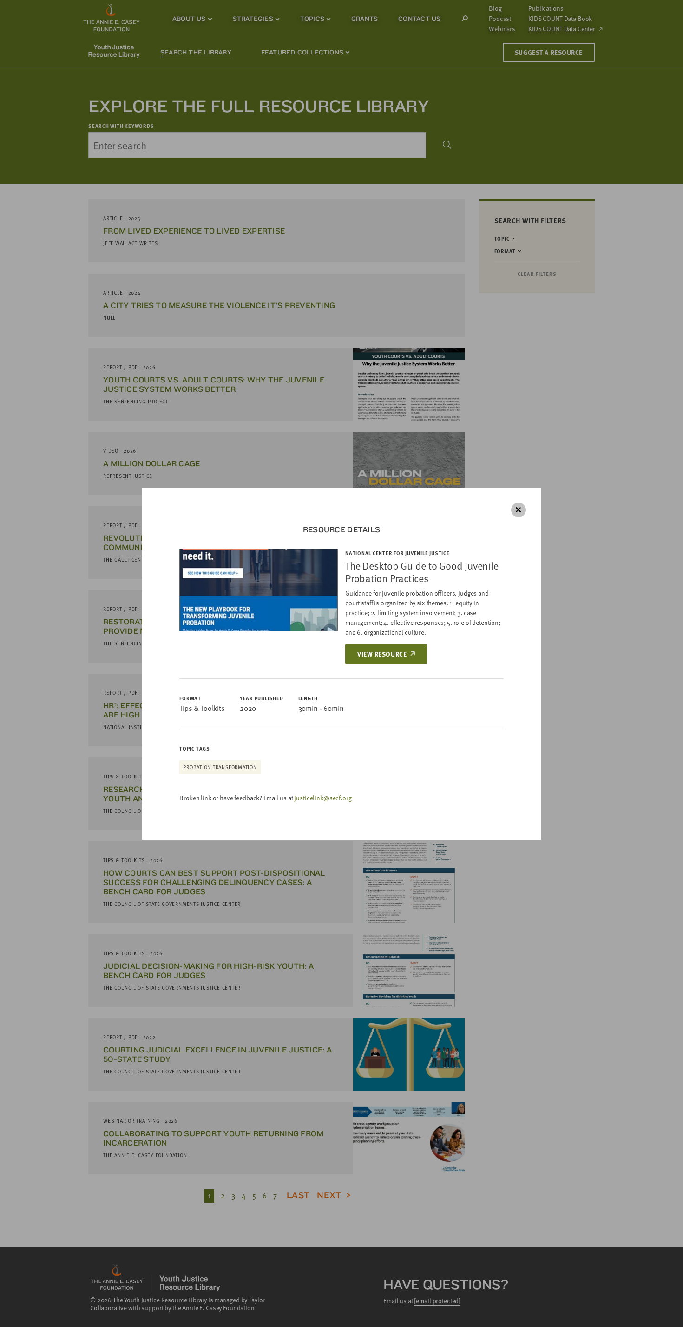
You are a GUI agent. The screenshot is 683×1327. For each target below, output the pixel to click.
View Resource (382, 654)
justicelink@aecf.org (322, 798)
